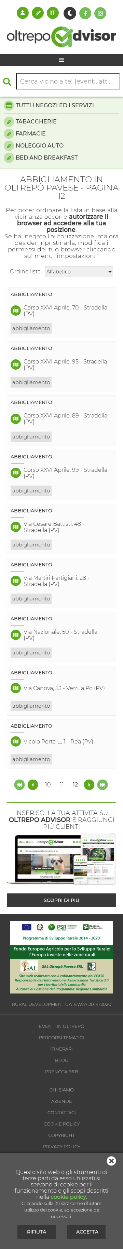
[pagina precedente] (33, 784)
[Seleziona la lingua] (53, 13)
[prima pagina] (20, 784)
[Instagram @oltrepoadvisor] (100, 13)
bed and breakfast (47, 157)
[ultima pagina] (102, 784)
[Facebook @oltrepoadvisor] (85, 13)
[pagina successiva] (89, 784)
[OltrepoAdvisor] (61, 45)
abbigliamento (31, 328)
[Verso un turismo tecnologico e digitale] (61, 991)
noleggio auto (40, 145)
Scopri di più (61, 900)
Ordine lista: (26, 271)
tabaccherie (36, 121)
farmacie (31, 133)
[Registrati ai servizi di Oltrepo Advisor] (38, 13)
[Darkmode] (70, 13)
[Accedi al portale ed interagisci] (23, 13)
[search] (9, 81)
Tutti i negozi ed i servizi (55, 105)
